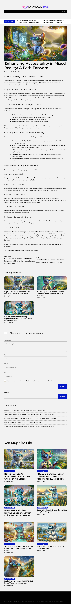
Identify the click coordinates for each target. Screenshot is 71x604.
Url (5, 372)
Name (6, 355)
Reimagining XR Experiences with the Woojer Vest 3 (50, 547)
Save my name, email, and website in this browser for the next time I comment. (32, 381)
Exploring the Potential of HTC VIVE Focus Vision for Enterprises (18, 582)
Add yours (39, 333)
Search (6, 392)
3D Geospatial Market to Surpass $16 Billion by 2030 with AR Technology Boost (29, 426)
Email (6, 364)
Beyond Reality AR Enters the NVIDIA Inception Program (53, 21)
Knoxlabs (18, 72)
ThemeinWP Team (57, 601)
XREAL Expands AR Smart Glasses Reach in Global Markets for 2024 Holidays (50, 293)
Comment (7, 340)
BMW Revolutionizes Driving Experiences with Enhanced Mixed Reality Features (27, 22)
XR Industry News (9, 471)
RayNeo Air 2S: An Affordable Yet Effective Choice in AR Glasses (17, 293)
